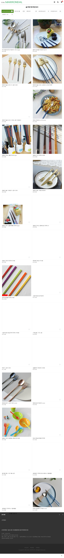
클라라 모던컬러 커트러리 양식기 (40, 50)
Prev (59, 514)
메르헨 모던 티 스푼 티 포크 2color (9, 403)
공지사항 (3, 514)
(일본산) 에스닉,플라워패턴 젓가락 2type (10, 225)
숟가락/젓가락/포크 (7, 11)
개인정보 (32, 547)
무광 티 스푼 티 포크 (6, 368)
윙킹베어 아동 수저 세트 (38, 260)
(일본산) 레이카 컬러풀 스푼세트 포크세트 (11, 438)
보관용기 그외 (7, 14)
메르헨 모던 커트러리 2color (39, 403)
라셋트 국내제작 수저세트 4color (40, 508)
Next (62, 514)
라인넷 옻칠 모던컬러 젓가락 (39, 438)
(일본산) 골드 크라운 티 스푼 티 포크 (10, 190)
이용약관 (37, 547)
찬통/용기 (32, 11)
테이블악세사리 (56, 11)
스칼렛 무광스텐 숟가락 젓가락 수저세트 (10, 332)
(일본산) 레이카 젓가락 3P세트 (8, 260)
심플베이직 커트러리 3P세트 (39, 368)
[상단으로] (61, 555)
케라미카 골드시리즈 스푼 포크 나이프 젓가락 (42, 85)
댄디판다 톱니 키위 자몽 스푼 (8, 473)
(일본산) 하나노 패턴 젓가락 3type (9, 155)
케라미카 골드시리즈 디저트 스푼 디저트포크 (11, 120)
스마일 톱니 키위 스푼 (37, 332)
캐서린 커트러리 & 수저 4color (39, 120)
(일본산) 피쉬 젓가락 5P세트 (39, 155)
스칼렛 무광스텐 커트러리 (38, 296)
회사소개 (26, 547)
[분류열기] (54, 2)
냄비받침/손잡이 (44, 11)
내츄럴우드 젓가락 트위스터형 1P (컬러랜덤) (42, 473)
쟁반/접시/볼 (19, 11)
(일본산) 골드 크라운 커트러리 (39, 190)
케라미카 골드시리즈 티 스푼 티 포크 (10, 85)
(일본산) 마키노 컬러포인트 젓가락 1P (41, 225)
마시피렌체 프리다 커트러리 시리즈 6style (11, 50)
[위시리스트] (29, 46)
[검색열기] (57, 2)
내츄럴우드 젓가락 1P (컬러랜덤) (9, 508)
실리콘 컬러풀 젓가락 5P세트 (8, 297)
